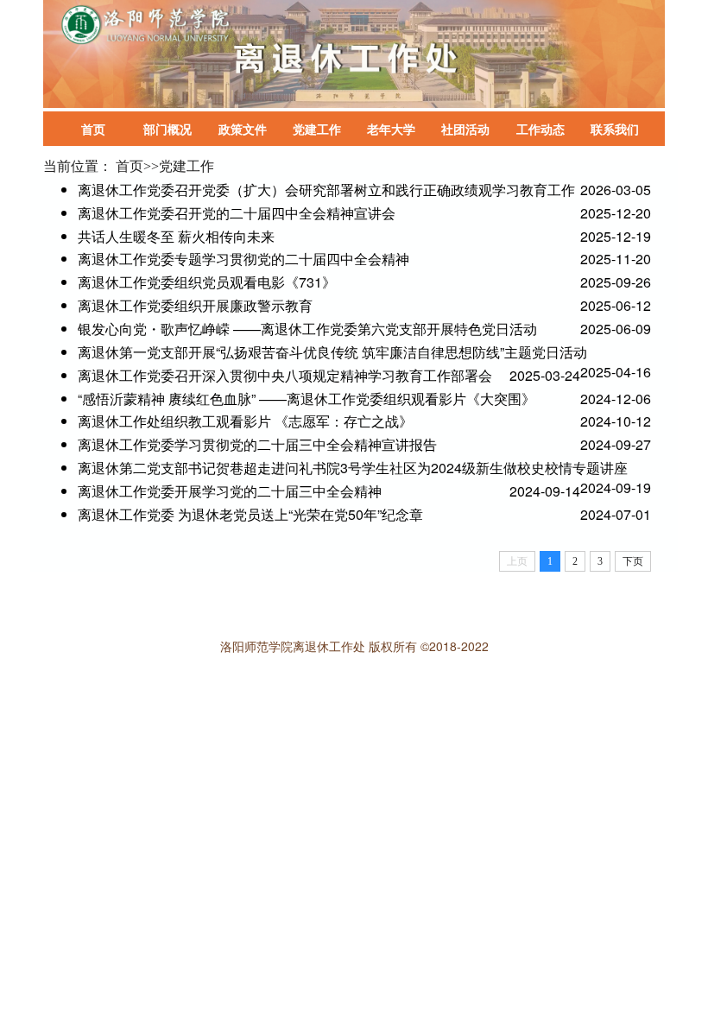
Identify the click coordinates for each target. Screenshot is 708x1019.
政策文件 (242, 128)
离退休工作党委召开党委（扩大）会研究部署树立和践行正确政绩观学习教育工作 (326, 189)
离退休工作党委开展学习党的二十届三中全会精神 (230, 491)
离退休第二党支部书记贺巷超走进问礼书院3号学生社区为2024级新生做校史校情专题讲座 (353, 468)
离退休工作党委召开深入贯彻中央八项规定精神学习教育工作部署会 (285, 375)
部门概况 (167, 128)
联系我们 (615, 128)
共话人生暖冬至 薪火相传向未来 (176, 236)
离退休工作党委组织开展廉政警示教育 (195, 305)
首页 (93, 128)
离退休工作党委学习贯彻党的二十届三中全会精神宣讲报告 (257, 444)
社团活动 (465, 128)
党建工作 (317, 128)
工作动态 (540, 128)
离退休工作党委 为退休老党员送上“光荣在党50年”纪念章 (250, 514)
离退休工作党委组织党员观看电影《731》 (207, 282)
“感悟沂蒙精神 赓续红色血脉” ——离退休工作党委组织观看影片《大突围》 (306, 398)
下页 (633, 561)
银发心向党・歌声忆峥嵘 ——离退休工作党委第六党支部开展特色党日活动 (307, 329)
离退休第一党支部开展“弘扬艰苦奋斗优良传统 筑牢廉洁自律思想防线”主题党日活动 (332, 352)
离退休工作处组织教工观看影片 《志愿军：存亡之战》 (245, 421)
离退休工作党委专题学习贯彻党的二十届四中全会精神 (243, 259)
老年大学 (391, 128)
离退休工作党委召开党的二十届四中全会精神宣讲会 (236, 213)
